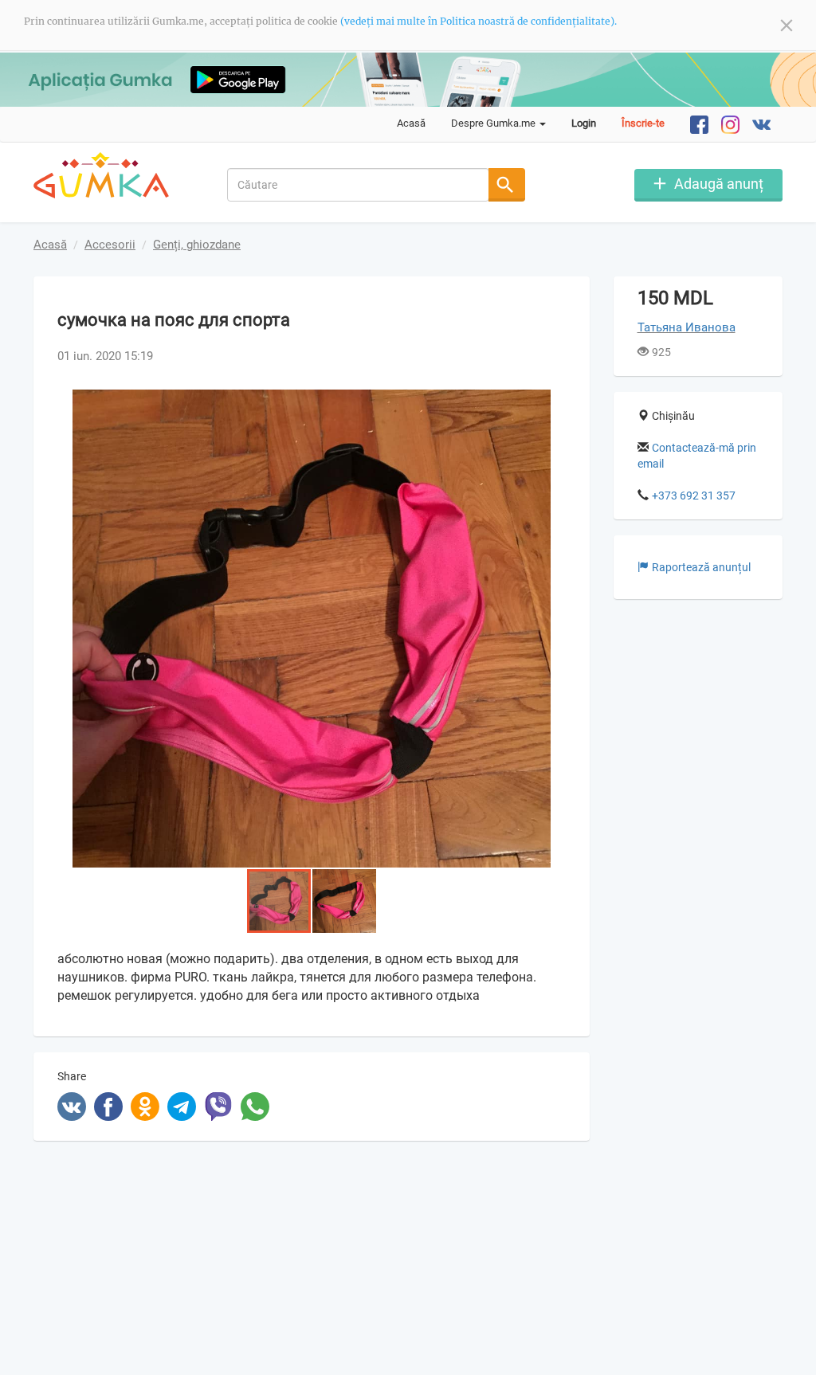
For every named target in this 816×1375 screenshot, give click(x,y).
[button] (551, 404)
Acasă (411, 123)
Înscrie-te (643, 123)
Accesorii (109, 244)
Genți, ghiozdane (197, 244)
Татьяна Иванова (687, 327)
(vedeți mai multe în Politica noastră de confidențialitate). (478, 21)
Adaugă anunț (718, 183)
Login (583, 123)
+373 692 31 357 (694, 495)
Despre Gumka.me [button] (494, 123)
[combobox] (358, 185)
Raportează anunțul (701, 567)
